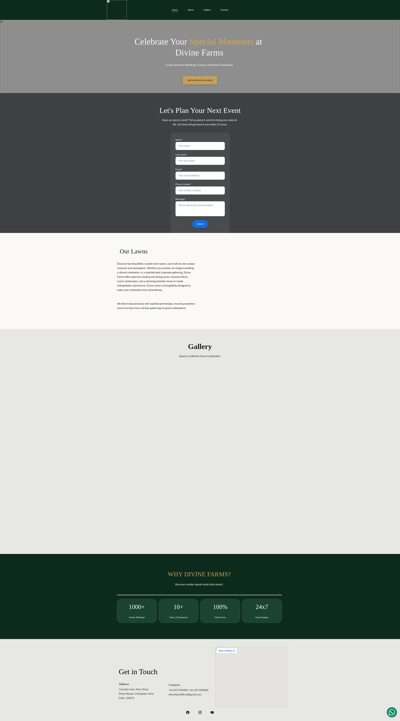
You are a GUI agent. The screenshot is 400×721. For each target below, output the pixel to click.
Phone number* (183, 184)
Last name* (181, 154)
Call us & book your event (200, 80)
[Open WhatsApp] (392, 712)
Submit (200, 224)
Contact (224, 10)
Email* (178, 169)
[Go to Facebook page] (187, 712)
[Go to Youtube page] (212, 712)
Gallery (207, 10)
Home (175, 10)
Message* (180, 199)
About (191, 10)
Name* (178, 139)
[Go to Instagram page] (200, 712)
